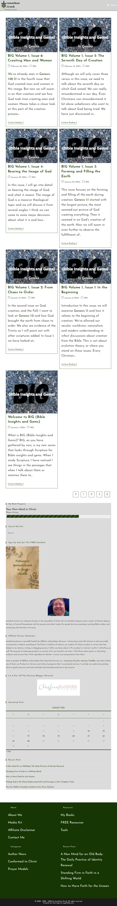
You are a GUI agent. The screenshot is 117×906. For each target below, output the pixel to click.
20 (73, 736)
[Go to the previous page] (76, 494)
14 (89, 731)
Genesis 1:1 (81, 200)
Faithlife (92, 661)
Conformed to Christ (22, 861)
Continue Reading (16, 122)
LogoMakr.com (68, 903)
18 (44, 736)
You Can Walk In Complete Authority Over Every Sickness (30, 787)
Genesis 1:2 (26, 315)
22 (104, 736)
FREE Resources (72, 822)
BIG (34, 66)
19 (58, 736)
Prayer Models (18, 869)
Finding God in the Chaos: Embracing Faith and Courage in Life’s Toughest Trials (40, 782)
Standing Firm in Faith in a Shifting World (23, 771)
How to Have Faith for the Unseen (20, 777)
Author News (17, 854)
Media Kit (15, 822)
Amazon (84, 661)
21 (89, 736)
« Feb (8, 752)
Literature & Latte (72, 661)
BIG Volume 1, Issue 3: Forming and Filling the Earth (80, 171)
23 (13, 741)
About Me (15, 815)
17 (28, 736)
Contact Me (16, 837)
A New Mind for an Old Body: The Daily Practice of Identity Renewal (35, 766)
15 (104, 731)
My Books (67, 815)
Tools (64, 830)
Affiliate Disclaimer (21, 830)
